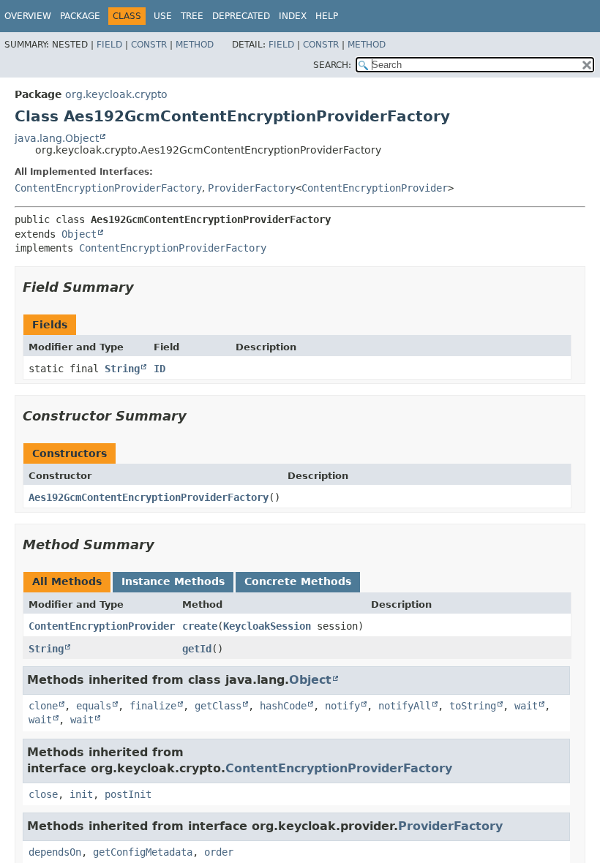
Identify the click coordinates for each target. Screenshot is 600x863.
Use (163, 16)
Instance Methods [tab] (173, 581)
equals (93, 706)
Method (195, 44)
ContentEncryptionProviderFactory (108, 188)
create (199, 626)
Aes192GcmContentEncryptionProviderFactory (149, 497)
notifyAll (404, 706)
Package (80, 16)
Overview (27, 16)
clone (43, 706)
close (43, 794)
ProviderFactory (252, 188)
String (122, 368)
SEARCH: (332, 65)
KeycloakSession (267, 626)
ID (159, 368)
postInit (128, 794)
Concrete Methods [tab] (297, 581)
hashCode (283, 706)
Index (293, 16)
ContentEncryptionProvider (374, 188)
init (81, 794)
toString (472, 706)
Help (326, 16)
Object (79, 234)
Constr (149, 44)
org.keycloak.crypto (116, 94)
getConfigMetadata (142, 852)
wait (526, 706)
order (218, 852)
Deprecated (241, 16)
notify (342, 706)
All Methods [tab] (67, 581)
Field (109, 44)
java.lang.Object (57, 138)
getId (196, 649)
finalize (153, 706)
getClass (218, 706)
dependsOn (55, 852)
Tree (192, 16)
